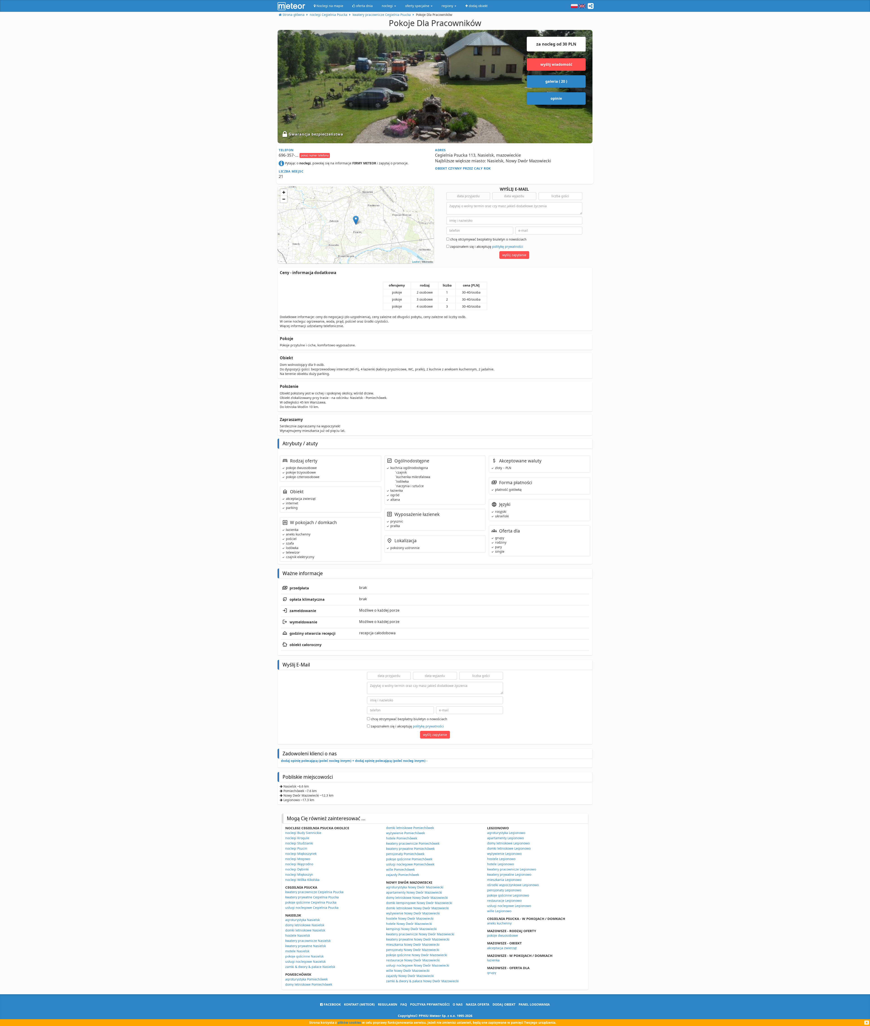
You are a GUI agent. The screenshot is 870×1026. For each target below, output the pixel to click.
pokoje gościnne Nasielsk (304, 956)
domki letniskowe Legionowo (509, 848)
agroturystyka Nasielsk (302, 920)
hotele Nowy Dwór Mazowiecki (409, 923)
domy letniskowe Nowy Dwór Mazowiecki (417, 897)
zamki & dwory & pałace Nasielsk (310, 967)
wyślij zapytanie (514, 255)
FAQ (403, 1004)
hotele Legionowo (500, 864)
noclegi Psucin (296, 848)
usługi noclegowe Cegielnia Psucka (311, 907)
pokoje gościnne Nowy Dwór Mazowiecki (416, 955)
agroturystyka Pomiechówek (306, 979)
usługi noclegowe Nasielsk (305, 961)
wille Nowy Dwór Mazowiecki (408, 970)
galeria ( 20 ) (556, 81)
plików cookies (349, 1022)
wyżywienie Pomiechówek (405, 833)
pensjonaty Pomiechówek (405, 854)
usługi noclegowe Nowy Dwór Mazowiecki (417, 965)
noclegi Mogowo (297, 859)
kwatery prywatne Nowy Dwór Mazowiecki (418, 939)
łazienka (493, 960)
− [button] (283, 199)
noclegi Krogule (297, 838)
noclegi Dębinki (297, 869)
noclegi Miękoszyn (299, 874)
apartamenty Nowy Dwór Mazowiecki (414, 892)
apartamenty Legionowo (505, 838)
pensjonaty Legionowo (504, 890)
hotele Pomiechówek (401, 838)
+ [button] (283, 192)
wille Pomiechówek (400, 869)
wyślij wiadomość (556, 64)
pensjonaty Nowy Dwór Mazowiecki (412, 950)
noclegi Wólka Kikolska (302, 880)
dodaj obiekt (504, 1004)
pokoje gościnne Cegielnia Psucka (310, 902)
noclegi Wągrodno (299, 864)
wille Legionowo (499, 911)
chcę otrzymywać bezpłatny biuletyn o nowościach (488, 239)
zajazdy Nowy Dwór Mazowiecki (410, 976)
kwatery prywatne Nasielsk (305, 946)
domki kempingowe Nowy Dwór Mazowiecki (419, 903)
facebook (332, 1004)
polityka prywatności (430, 1004)
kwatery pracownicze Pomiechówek (412, 843)
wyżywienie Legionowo (504, 853)
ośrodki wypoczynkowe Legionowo (513, 885)
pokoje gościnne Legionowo (508, 895)
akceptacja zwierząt (502, 948)
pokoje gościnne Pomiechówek (409, 859)
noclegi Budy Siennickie (303, 833)
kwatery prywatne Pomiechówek (410, 848)
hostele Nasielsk (297, 935)
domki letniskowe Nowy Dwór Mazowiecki (417, 908)
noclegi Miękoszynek (301, 853)
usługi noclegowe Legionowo (509, 906)
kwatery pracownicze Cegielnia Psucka (314, 892)
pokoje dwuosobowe (502, 935)
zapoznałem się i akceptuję (486, 246)
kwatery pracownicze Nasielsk (308, 940)
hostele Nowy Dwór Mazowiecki (410, 918)
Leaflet (416, 261)
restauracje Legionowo (504, 900)
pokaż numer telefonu (315, 155)
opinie (556, 98)
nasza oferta (477, 1004)
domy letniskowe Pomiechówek (308, 984)
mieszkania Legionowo (504, 880)
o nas (458, 1004)
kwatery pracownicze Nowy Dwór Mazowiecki (420, 934)
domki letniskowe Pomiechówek (410, 828)
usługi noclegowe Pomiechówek (410, 864)
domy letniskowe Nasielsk (304, 925)
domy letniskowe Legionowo (508, 843)
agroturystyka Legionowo (506, 833)
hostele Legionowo (501, 859)
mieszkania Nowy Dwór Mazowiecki (413, 944)
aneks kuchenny (499, 923)
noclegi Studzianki (299, 843)
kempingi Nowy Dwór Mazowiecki (411, 929)
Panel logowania (534, 1004)
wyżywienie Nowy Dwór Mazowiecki (413, 913)
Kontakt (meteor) (359, 1004)
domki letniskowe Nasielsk (305, 930)
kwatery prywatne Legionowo (509, 874)
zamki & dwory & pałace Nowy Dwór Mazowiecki (422, 981)
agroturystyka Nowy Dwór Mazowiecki (414, 887)
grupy (491, 972)
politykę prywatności (507, 246)
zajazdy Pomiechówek (402, 875)
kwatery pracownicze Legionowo (511, 869)
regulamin (387, 1004)
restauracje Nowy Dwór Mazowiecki (413, 960)
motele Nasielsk (297, 951)
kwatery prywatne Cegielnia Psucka (312, 897)
